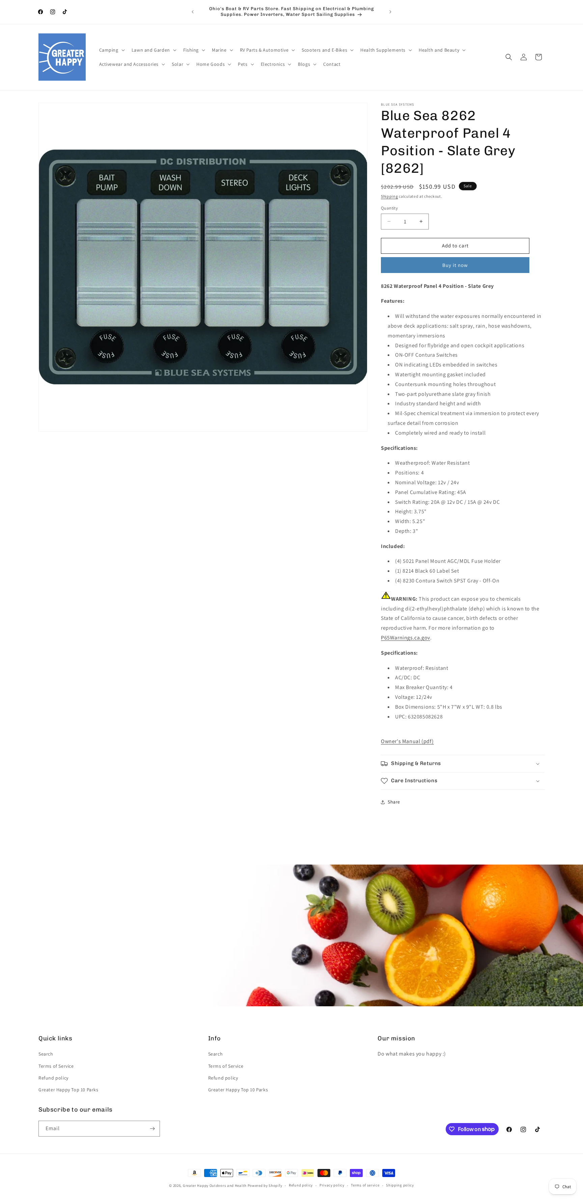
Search (45, 1054)
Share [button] (394, 802)
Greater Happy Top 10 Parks (68, 1090)
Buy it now (455, 265)
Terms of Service (56, 1066)
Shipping (389, 196)
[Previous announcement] (192, 11)
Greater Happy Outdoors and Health (215, 1185)
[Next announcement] (390, 11)
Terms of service (365, 1185)
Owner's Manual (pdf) (407, 741)
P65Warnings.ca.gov (405, 637)
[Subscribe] (152, 1129)
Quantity (389, 208)
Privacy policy (332, 1185)
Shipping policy (400, 1185)
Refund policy (53, 1078)
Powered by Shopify (265, 1185)
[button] (111, 50)
